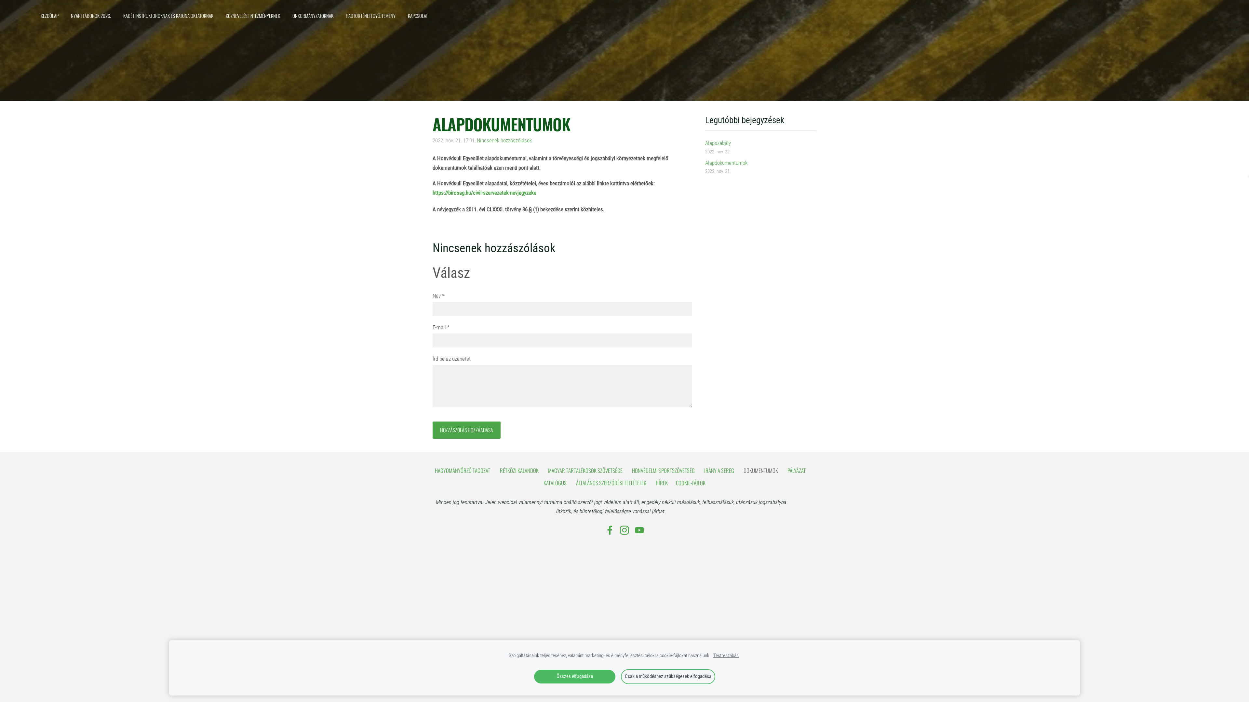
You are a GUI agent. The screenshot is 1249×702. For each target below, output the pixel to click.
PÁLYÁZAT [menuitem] (796, 470)
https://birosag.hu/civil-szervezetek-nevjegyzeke (484, 192)
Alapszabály (718, 143)
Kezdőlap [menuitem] (50, 15)
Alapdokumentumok (726, 163)
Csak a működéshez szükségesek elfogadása (668, 676)
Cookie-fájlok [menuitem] (690, 483)
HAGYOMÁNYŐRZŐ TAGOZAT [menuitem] (462, 470)
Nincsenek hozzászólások (504, 140)
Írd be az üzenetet (452, 359)
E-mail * (441, 327)
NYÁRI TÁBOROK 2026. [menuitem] (91, 15)
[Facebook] (610, 530)
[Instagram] (624, 530)
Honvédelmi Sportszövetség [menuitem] (663, 470)
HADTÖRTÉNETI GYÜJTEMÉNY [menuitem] (371, 15)
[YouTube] (639, 530)
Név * (438, 295)
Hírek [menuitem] (662, 483)
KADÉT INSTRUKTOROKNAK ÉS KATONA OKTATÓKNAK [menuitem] (168, 15)
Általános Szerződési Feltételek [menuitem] (611, 483)
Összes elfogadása (575, 676)
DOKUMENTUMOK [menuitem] (761, 470)
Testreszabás (726, 655)
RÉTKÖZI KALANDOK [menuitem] (519, 470)
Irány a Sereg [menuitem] (719, 470)
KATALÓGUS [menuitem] (555, 483)
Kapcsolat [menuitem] (418, 15)
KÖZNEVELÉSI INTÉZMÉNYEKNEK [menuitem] (253, 15)
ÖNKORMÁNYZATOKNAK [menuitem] (312, 15)
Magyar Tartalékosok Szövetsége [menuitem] (585, 470)
